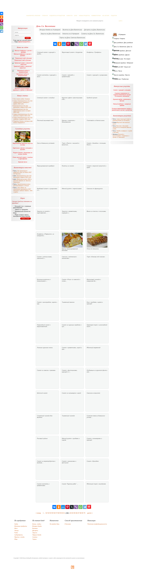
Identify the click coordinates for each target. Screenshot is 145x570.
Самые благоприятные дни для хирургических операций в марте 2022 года (22, 102)
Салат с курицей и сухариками (97, 75)
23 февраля (121, 34)
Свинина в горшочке (93, 393)
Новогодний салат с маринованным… (44, 325)
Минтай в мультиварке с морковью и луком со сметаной (22, 89)
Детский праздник (121, 51)
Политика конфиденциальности (97, 524)
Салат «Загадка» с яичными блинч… (96, 143)
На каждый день (54, 524)
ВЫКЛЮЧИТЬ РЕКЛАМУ (33, 15)
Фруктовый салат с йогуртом (72, 52)
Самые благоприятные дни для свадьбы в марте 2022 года (22, 118)
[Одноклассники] (59, 44)
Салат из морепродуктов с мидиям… (46, 462)
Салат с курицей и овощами (121, 90)
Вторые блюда (37, 526)
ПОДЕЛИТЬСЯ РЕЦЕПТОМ (57, 15)
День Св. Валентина (122, 47)
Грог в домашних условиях (45, 143)
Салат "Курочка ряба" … (70, 484)
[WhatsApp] (81, 44)
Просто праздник (121, 75)
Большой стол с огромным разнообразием (22, 206)
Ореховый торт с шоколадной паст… (97, 325)
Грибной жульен (92, 97)
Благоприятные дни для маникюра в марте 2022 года (22, 106)
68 (80, 513)
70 (84, 513)
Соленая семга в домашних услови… (96, 416)
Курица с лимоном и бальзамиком (68, 121)
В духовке (68, 524)
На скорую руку (121, 59)
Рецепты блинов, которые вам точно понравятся (22, 121)
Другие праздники (121, 55)
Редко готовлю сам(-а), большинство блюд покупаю (21, 215)
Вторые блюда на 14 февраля (50, 30)
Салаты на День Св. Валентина (92, 33)
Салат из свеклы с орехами (46, 370)
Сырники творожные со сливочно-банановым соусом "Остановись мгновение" (122, 94)
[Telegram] (85, 44)
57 (56, 513)
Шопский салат (42, 393)
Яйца (15, 539)
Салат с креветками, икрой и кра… (72, 348)
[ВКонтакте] (55, 44)
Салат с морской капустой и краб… (96, 166)
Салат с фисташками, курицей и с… (69, 371)
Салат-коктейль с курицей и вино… (46, 75)
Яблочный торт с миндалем (96, 484)
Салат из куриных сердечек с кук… (71, 325)
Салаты (34, 537)
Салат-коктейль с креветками (43, 484)
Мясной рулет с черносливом (71, 188)
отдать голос (25, 218)
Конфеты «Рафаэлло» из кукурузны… (45, 234)
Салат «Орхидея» (93, 461)
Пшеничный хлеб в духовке (22, 60)
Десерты (35, 530)
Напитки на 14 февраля (70, 33)
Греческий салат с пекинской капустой (22, 67)
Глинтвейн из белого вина (95, 120)
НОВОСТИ (69, 15)
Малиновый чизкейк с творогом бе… (94, 280)
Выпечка (34, 528)
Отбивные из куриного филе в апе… (97, 371)
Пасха (120, 71)
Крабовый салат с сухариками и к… (47, 189)
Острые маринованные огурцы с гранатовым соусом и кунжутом (122, 109)
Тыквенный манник (68, 302)
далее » (90, 513)
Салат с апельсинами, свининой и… (44, 257)
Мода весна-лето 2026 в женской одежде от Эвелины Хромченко (22, 180)
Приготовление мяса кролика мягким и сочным (21, 184)
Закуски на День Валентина (50, 33)
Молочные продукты (20, 526)
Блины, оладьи (36, 524)
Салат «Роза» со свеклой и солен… (71, 280)
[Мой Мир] (64, 44)
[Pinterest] (68, 44)
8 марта (122, 38)
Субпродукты (18, 535)
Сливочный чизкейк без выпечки (44, 416)
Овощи (16, 530)
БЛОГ (75, 15)
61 (64, 513)
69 (82, 513)
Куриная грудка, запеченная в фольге (122, 100)
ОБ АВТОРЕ (105, 15)
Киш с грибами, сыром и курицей (95, 303)
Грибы (16, 524)
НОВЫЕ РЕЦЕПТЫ (84, 15)
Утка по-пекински (93, 249)
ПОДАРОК (114, 15)
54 (50, 513)
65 (74, 513)
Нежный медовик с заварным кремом (122, 104)
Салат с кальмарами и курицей (94, 439)
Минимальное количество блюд (21, 212)
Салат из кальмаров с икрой (71, 393)
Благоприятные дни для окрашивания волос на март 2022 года (22, 111)
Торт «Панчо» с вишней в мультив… (70, 143)
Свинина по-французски (95, 188)
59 (60, 513)
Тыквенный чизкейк (68, 416)
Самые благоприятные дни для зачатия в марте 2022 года (22, 114)
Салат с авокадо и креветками (68, 75)
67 (78, 513)
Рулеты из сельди (68, 166)
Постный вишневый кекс (45, 120)
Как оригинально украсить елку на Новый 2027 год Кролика (22, 172)
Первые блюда (36, 535)
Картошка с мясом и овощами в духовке (22, 148)
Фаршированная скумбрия (45, 166)
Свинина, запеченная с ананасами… (69, 257)
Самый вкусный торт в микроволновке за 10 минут (122, 119)
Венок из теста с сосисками (96, 211)
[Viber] (77, 44)
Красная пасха (22, 162)
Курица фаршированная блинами (70, 249)
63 (70, 513)
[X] (72, 44)
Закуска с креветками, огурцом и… (69, 212)
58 (58, 513)
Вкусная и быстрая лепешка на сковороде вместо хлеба (122, 127)
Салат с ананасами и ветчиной (69, 462)
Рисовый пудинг (42, 438)
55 (52, 513)
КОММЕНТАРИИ (96, 15)
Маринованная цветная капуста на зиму (23, 144)
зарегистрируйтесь (24, 41)
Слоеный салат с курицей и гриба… (46, 53)
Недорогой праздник (122, 63)
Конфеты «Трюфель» (94, 52)
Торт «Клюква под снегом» (96, 256)
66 (76, 513)
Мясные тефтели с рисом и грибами (22, 54)
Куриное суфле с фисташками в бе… (72, 98)
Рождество (125, 79)
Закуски (34, 532)
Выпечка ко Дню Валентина (72, 30)
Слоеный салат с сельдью (46, 97)
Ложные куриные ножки (45, 347)
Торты (34, 539)
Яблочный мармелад (93, 347)
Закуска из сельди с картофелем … (43, 212)
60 (62, 513)
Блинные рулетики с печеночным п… (44, 280)
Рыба (16, 532)
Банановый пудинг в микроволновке (23, 74)
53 (48, 513)
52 (46, 513)
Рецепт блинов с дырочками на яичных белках (22, 153)
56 (54, 513)
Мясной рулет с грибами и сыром (71, 439)
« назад (38, 513)
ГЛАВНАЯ (45, 15)
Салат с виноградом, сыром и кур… (47, 303)
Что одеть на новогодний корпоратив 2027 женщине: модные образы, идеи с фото (22, 190)
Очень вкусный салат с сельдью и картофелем (23, 158)
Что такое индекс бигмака (21, 99)
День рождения (128, 42)
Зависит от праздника (21, 209)
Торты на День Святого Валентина (72, 37)
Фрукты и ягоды (19, 537)
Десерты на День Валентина (94, 30)
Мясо (16, 528)
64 (72, 513)
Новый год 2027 (121, 67)
